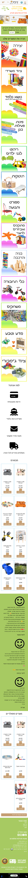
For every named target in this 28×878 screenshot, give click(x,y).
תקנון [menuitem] (25, 827)
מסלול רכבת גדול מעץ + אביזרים (7, 514)
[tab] (14, 814)
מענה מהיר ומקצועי (14, 436)
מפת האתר (22, 821)
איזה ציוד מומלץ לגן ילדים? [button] (19, 814)
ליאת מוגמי (21, 635)
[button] (2, 19)
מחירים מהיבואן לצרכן (18, 13)
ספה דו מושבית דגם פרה (20, 482)
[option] (14, 19)
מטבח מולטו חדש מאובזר (20, 799)
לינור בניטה (21, 673)
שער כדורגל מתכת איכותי (20, 578)
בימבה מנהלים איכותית (7, 578)
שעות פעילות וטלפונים (18, 839)
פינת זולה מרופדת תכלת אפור (7, 767)
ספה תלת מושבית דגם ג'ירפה (20, 514)
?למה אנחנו (14, 385)
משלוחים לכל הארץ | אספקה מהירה (16, 8)
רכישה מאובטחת (14, 402)
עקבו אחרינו (22, 832)
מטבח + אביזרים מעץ (20, 546)
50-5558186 (4, 8)
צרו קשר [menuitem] (25, 824)
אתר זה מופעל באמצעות (14, 875)
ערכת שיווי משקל (20, 766)
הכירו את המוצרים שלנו (14, 38)
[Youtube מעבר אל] (21, 835)
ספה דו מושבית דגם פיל (7, 482)
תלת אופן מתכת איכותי (7, 546)
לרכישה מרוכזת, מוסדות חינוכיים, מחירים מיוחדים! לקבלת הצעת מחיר (14, 30)
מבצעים (14, 460)
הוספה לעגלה (21, 492)
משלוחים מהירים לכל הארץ (14, 453)
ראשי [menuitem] (25, 822)
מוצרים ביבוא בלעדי (14, 419)
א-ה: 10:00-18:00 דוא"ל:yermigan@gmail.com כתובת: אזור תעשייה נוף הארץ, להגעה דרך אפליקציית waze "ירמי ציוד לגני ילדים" (15, 846)
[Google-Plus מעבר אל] (23, 835)
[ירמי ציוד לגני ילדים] (14, 2)
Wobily (9, 873)
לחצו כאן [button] (12, 32)
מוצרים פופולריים (14, 713)
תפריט (25, 3)
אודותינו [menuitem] (25, 825)
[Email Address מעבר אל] (18, 835)
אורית (23, 707)
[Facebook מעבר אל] (26, 835)
